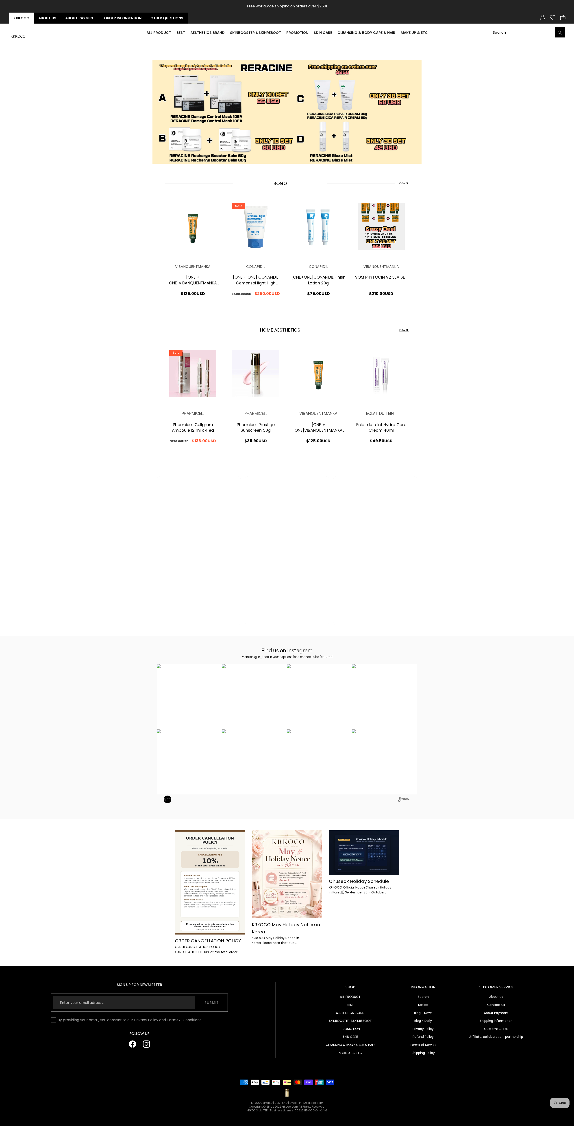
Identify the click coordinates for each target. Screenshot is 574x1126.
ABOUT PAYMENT (80, 18)
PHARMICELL (193, 413)
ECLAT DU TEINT (381, 413)
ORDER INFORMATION (122, 18)
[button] (563, 18)
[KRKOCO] (18, 36)
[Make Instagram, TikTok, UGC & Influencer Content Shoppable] (404, 800)
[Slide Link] (287, 112)
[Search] (560, 32)
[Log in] (542, 18)
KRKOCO (21, 18)
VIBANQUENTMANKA (193, 266)
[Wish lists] (553, 18)
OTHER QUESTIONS (166, 18)
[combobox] (526, 32)
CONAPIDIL (255, 266)
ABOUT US (47, 18)
